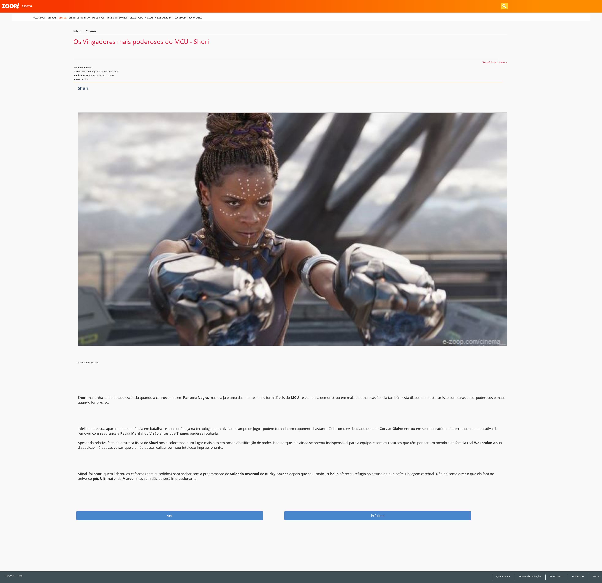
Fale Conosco (556, 576)
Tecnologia (180, 17)
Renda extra (195, 17)
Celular (52, 17)
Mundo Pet (98, 17)
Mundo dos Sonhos (116, 17)
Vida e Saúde (136, 17)
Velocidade (39, 17)
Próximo (377, 515)
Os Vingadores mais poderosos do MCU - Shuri (141, 41)
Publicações (578, 576)
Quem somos (503, 576)
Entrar (596, 576)
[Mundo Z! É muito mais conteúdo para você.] (16, 10)
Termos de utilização (530, 576)
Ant (169, 515)
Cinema (62, 17)
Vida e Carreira (163, 17)
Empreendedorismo (79, 17)
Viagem (149, 17)
